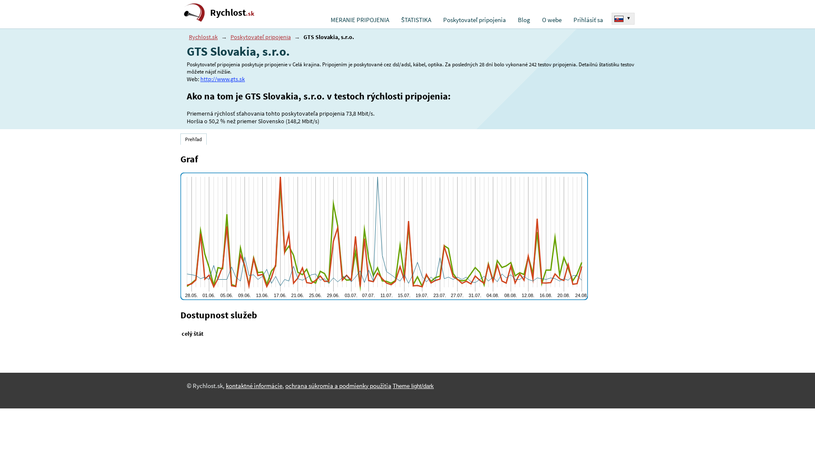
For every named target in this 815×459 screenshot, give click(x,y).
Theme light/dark (413, 386)
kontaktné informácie (254, 386)
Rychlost (232, 12)
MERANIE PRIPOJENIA (360, 20)
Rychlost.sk (203, 37)
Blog (524, 20)
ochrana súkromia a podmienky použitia (338, 386)
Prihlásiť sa (588, 20)
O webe (552, 20)
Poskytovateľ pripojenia (474, 20)
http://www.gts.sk (222, 79)
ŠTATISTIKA (416, 20)
